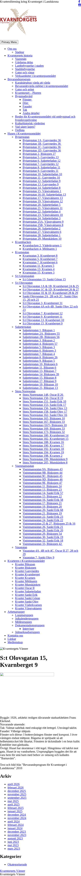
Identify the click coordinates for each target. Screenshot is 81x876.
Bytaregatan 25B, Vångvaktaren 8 (43, 225)
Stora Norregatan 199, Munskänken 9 (45, 459)
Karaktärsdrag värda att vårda (32, 82)
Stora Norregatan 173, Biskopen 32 (44, 432)
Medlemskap (15, 642)
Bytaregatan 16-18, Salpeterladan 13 (44, 194)
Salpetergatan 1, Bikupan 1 (39, 330)
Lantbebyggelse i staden (29, 65)
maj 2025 (13, 801)
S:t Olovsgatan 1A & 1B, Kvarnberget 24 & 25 (51, 286)
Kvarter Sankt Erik (26, 594)
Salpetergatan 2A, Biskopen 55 (41, 333)
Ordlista (19, 130)
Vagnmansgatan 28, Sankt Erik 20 (43, 530)
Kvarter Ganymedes (27, 571)
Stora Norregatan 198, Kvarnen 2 (42, 455)
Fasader (27, 106)
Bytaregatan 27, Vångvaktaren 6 (42, 231)
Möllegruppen (23, 622)
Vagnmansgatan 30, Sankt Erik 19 (43, 537)
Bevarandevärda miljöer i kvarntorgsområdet (41, 86)
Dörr (26, 103)
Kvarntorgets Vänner (12, 870)
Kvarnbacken (23, 242)
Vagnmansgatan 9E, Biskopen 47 (42, 482)
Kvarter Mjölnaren (26, 581)
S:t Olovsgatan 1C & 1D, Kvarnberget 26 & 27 (51, 289)
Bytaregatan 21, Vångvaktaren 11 (43, 208)
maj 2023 (13, 845)
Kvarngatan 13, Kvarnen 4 (38, 269)
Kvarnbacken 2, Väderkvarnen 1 (42, 245)
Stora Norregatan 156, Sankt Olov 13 (45, 408)
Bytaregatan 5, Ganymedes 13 (41, 157)
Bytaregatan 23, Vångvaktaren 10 (43, 215)
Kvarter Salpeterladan (28, 591)
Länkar (12, 638)
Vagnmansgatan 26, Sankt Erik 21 (43, 527)
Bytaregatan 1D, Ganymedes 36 (42, 150)
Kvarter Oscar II (24, 588)
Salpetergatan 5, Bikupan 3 (39, 347)
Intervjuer (28, 628)
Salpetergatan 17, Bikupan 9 (39, 381)
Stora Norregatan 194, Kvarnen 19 (43, 452)
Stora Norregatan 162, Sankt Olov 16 (45, 415)
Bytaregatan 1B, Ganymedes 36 (42, 143)
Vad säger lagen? (25, 126)
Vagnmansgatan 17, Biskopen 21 (42, 503)
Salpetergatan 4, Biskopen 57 (40, 343)
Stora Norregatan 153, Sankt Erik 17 (44, 404)
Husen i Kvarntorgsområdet (24, 133)
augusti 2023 (15, 838)
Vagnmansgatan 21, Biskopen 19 (42, 513)
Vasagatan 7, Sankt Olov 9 (38, 557)
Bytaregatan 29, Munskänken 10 (42, 238)
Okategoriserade (17, 864)
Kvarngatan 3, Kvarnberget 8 (40, 255)
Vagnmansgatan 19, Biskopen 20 (42, 506)
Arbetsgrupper (16, 611)
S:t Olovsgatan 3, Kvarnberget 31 (43, 303)
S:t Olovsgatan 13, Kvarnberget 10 (43, 320)
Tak (25, 109)
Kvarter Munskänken (27, 584)
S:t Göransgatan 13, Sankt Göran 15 (44, 279)
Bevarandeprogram (19, 79)
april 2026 (14, 784)
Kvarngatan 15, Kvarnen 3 (38, 272)
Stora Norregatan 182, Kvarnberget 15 (45, 438)
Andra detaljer (31, 113)
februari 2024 (16, 824)
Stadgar (19, 52)
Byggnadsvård (23, 96)
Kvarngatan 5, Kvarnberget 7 (40, 259)
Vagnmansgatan (24, 465)
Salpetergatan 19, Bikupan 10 (40, 384)
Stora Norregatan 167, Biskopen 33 (44, 421)
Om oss (12, 48)
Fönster (27, 99)
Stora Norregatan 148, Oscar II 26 (43, 394)
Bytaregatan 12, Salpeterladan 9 (41, 181)
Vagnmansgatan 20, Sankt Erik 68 (43, 510)
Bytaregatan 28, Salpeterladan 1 (41, 235)
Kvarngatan (22, 252)
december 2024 (17, 814)
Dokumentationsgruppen (29, 625)
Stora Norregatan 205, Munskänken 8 (45, 462)
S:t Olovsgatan (24, 282)
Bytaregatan (22, 136)
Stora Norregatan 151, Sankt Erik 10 (44, 401)
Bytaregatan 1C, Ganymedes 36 (42, 147)
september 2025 (17, 797)
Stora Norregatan (25, 391)
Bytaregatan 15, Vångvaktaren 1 (42, 191)
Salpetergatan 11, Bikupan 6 (39, 367)
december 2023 (17, 831)
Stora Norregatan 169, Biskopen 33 (44, 428)
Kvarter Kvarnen (25, 577)
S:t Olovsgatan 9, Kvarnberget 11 (42, 316)
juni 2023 (13, 841)
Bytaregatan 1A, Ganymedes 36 (42, 140)
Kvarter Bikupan (25, 564)
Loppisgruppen (24, 615)
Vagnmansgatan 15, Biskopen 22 (42, 496)
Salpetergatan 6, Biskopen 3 (39, 350)
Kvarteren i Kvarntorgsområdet (26, 560)
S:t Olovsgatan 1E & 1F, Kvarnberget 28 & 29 (50, 293)
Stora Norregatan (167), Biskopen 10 (45, 425)
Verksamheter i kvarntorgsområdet (35, 75)
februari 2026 (16, 787)
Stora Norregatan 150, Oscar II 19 (43, 398)
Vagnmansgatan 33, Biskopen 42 (43, 543)
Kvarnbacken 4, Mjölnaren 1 (40, 248)
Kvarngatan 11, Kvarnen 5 (38, 265)
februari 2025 (16, 807)
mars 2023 (14, 848)
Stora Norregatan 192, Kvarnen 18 (43, 449)
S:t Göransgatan (24, 276)
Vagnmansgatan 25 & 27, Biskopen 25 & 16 (49, 523)
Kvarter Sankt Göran (27, 598)
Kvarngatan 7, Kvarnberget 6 (40, 262)
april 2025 (14, 804)
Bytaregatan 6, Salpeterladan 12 (41, 160)
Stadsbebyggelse (25, 69)
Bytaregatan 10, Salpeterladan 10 (42, 174)
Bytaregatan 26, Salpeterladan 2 (41, 228)
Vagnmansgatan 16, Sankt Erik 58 (43, 499)
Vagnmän (20, 58)
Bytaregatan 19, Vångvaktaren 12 (43, 201)
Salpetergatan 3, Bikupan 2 (39, 340)
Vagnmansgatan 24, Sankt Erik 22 (43, 520)
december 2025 (17, 791)
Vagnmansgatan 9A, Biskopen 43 (43, 469)
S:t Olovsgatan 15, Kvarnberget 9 (43, 323)
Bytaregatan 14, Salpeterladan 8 (41, 187)
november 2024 (17, 818)
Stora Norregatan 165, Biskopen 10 (44, 418)
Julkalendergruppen (26, 618)
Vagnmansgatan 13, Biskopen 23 (42, 489)
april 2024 (14, 821)
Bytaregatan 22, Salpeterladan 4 (41, 211)
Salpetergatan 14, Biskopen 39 (41, 374)
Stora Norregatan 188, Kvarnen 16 (43, 442)
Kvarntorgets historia (20, 55)
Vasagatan (21, 547)
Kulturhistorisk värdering (30, 123)
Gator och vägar (24, 72)
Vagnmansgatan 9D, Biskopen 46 (43, 479)
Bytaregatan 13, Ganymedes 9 (41, 184)
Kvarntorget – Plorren (28, 92)
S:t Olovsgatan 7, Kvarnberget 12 (43, 313)
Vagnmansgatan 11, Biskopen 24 (42, 486)
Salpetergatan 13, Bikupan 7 (39, 371)
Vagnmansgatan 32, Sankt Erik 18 (43, 540)
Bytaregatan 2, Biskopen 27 (39, 153)
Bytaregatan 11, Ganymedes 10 (41, 177)
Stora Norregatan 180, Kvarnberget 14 (45, 435)
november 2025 (17, 794)
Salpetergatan (23, 326)
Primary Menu (9, 42)
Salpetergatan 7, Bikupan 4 (39, 354)
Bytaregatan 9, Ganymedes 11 (40, 170)
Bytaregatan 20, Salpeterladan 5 (41, 204)
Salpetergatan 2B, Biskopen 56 (41, 337)
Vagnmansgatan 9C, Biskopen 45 (42, 476)
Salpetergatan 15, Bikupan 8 (39, 377)
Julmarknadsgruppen (27, 632)
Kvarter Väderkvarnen (28, 605)
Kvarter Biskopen (25, 567)
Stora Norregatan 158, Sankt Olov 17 (45, 411)
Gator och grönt (24, 89)
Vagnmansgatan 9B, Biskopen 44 (42, 472)
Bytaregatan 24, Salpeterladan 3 (41, 218)
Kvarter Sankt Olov (26, 601)
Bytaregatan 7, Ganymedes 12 (41, 164)
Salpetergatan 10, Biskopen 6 (40, 364)
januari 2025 (15, 811)
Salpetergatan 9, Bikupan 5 (39, 360)
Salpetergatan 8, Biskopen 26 (40, 357)
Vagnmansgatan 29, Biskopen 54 (42, 533)
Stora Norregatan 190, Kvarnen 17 (43, 445)
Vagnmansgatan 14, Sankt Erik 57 (43, 493)
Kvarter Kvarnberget (27, 574)
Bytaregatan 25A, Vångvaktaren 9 (43, 221)
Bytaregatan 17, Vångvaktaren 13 (43, 198)
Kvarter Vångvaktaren (28, 608)
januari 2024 (15, 828)
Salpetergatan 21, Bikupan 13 (40, 387)
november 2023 (17, 835)
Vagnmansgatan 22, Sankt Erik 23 (43, 516)
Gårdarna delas (24, 62)
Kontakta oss (15, 635)
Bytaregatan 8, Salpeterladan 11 (41, 167)
